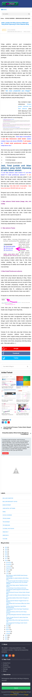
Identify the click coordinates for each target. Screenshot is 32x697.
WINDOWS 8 (5, 535)
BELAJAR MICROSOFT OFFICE (10, 501)
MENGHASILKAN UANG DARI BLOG (14, 31)
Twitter (16, 358)
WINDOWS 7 (5, 532)
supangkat (5, 420)
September (9, 568)
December (8, 562)
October (8, 566)
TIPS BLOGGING (27, 31)
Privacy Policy (6, 667)
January (8, 633)
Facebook (16, 353)
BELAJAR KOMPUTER (8, 498)
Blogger (26, 694)
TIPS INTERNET (6, 521)
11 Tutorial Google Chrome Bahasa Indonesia (17, 581)
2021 (6, 551)
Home (2, 18)
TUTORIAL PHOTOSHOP (8, 528)
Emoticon (5, 453)
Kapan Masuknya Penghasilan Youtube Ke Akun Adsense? (7, 414)
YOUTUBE (5, 538)
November (9, 564)
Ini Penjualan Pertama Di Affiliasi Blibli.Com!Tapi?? (7, 387)
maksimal (26, 106)
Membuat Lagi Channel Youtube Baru (7, 401)
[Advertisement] (13, 38)
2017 (6, 558)
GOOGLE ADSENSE (10, 18)
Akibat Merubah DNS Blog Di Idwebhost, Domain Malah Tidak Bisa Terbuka (22, 401)
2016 (6, 560)
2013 (6, 639)
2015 (6, 635)
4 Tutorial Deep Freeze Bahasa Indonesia (16, 588)
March (7, 629)
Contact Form (6, 663)
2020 (6, 553)
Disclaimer (6, 665)
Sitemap (5, 669)
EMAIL (4, 511)
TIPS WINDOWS (6, 525)
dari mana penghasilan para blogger (18, 90)
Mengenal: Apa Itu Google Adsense (22, 387)
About (4, 671)
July (7, 571)
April (7, 627)
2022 (6, 549)
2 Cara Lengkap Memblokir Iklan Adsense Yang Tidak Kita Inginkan (22, 414)
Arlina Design (13, 694)
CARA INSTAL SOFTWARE (9, 508)
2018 (6, 556)
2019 (6, 555)
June (7, 573)
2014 (6, 637)
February (8, 631)
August (8, 570)
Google (16, 348)
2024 (6, 547)
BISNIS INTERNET (7, 505)
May (7, 625)
